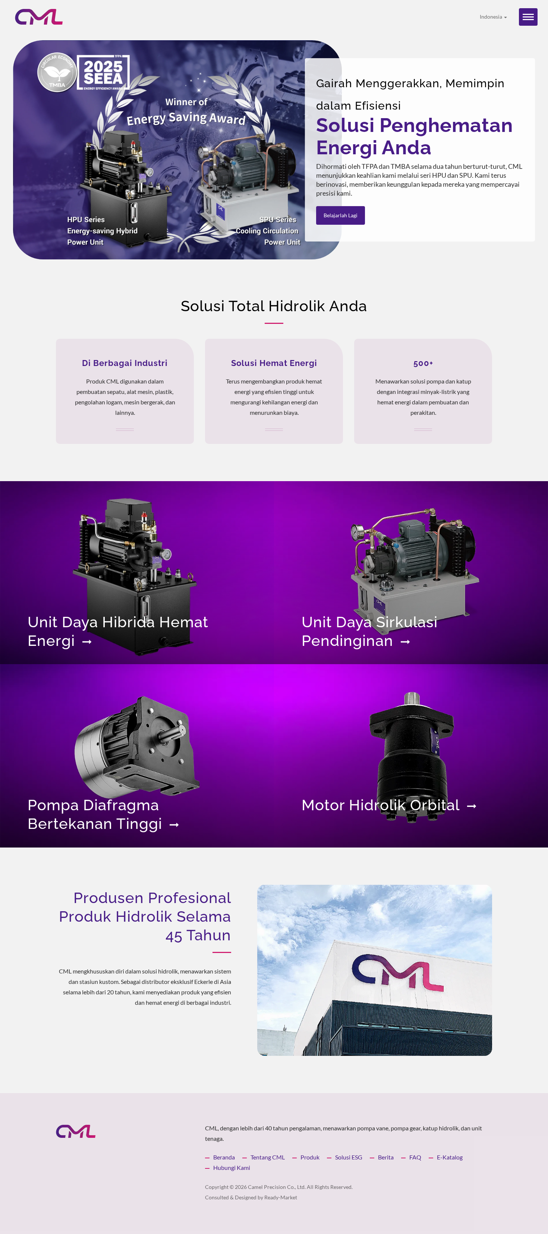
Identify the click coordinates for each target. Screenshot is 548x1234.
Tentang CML (268, 1157)
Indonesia (491, 17)
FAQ (415, 1157)
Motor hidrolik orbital (381, 805)
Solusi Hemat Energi (274, 363)
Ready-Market (280, 1197)
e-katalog (450, 1157)
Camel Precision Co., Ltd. (277, 1187)
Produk (309, 1157)
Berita (386, 1157)
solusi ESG (348, 1157)
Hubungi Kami (231, 1167)
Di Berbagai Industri (125, 363)
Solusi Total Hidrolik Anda (274, 306)
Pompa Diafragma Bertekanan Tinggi (95, 814)
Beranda (224, 1157)
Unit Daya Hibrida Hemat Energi (118, 631)
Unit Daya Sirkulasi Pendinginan (370, 631)
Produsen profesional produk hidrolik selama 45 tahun (145, 916)
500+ (423, 363)
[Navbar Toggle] (528, 17)
